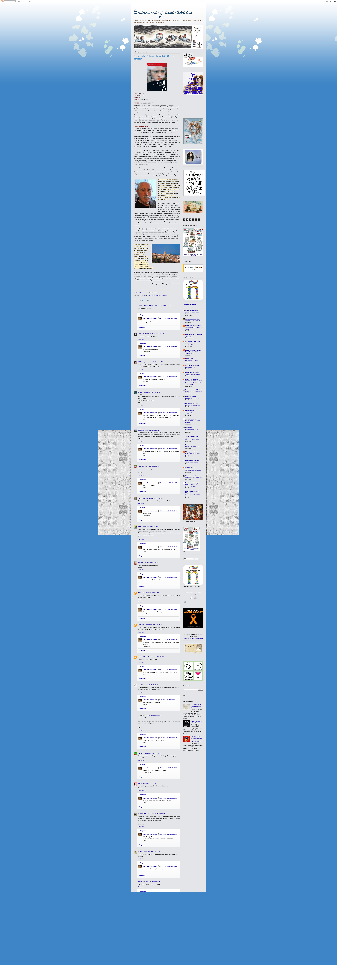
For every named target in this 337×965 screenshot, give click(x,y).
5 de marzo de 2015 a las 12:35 (168, 669)
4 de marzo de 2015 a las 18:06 (168, 448)
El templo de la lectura (192, 452)
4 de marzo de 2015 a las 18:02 (168, 412)
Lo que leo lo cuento (191, 396)
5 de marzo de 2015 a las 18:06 (168, 834)
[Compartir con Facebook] (154, 292)
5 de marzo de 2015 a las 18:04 (168, 798)
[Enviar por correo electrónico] (149, 292)
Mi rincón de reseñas (191, 310)
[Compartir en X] (153, 292)
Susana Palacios (143, 657)
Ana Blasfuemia (143, 813)
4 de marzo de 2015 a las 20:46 (168, 547)
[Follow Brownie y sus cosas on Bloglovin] (191, 559)
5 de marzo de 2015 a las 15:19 (168, 699)
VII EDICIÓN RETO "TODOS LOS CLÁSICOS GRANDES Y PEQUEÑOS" (193, 382)
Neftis (139, 466)
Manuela (140, 562)
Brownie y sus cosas (163, 12)
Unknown (141, 624)
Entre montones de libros (192, 319)
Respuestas (143, 315)
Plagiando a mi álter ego (192, 476)
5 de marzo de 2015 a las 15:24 (168, 737)
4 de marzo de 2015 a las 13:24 (150, 430)
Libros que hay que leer (192, 372)
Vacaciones (188, 336)
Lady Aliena (141, 498)
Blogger (178, 961)
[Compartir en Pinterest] (156, 292)
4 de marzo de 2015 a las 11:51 (155, 362)
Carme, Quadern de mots (145, 305)
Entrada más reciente (141, 936)
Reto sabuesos (163, 295)
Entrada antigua (174, 936)
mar (139, 685)
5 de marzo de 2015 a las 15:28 (151, 851)
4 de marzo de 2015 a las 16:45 (153, 624)
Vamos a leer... (189, 358)
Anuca (140, 851)
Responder (141, 311)
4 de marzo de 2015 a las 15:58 (168, 318)
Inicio (158, 936)
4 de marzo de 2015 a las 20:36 (168, 483)
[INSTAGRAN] (185, 603)
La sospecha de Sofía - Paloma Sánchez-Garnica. (196, 706)
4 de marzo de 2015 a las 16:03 (150, 526)
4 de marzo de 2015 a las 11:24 (162, 305)
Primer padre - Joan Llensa (192, 405)
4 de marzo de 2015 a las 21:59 (149, 685)
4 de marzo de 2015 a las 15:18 (150, 466)
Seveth (140, 392)
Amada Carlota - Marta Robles (193, 391)
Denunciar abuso (189, 304)
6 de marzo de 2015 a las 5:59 (151, 881)
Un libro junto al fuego (192, 483)
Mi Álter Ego (142, 362)
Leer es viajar (189, 445)
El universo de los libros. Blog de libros (192, 492)
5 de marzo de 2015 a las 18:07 (168, 866)
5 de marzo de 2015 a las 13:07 (156, 813)
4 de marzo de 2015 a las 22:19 (152, 715)
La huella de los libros (191, 379)
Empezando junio (190, 367)
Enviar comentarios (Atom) (160, 942)
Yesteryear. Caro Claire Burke (193, 320)
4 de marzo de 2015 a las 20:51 (168, 577)
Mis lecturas (143, 295)
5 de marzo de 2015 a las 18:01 (168, 768)
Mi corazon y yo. (190, 467)
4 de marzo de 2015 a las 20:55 (168, 609)
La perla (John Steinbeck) (192, 398)
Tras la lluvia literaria (191, 436)
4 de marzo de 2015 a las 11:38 (155, 333)
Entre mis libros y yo (191, 403)
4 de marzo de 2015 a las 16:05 (168, 346)
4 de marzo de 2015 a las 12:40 (151, 392)
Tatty (139, 592)
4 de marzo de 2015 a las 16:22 (152, 562)
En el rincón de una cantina (193, 334)
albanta (140, 881)
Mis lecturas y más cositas (192, 341)
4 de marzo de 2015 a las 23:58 (152, 753)
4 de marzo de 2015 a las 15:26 (154, 498)
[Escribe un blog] (151, 292)
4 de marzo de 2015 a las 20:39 (168, 511)
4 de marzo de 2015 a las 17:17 (156, 657)
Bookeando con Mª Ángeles (193, 390)
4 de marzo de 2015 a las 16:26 (150, 592)
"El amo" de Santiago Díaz (192, 374)
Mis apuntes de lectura (192, 365)
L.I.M (140, 430)
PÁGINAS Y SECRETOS (193, 326)
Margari (140, 753)
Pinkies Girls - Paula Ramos (192, 446)
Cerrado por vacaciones (191, 462)
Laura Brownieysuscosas (150, 318)
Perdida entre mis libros (192, 460)
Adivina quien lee (190, 419)
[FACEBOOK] (191, 599)
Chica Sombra (142, 333)
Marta (140, 783)
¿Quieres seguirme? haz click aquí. (193, 638)
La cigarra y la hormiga (191, 360)
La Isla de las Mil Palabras (193, 350)
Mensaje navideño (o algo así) (193, 477)
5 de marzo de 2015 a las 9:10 (150, 783)
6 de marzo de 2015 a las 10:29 (168, 894)
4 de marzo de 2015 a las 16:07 (168, 376)
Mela (139, 526)
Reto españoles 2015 (152, 295)
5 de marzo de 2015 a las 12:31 (168, 639)
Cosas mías (188, 427)
